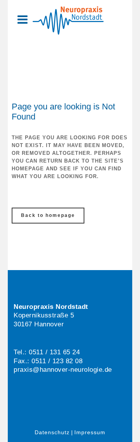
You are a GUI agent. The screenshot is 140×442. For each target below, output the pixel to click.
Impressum (89, 432)
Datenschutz (52, 432)
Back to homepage (48, 215)
